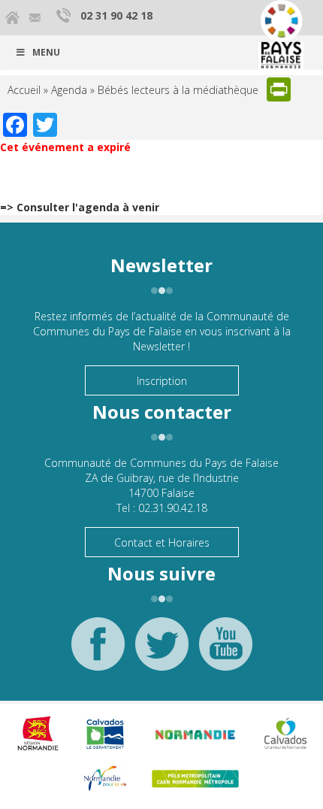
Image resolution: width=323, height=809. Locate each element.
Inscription (162, 381)
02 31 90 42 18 (116, 15)
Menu (46, 52)
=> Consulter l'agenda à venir (79, 207)
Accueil (24, 90)
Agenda (69, 90)
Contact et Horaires (162, 542)
